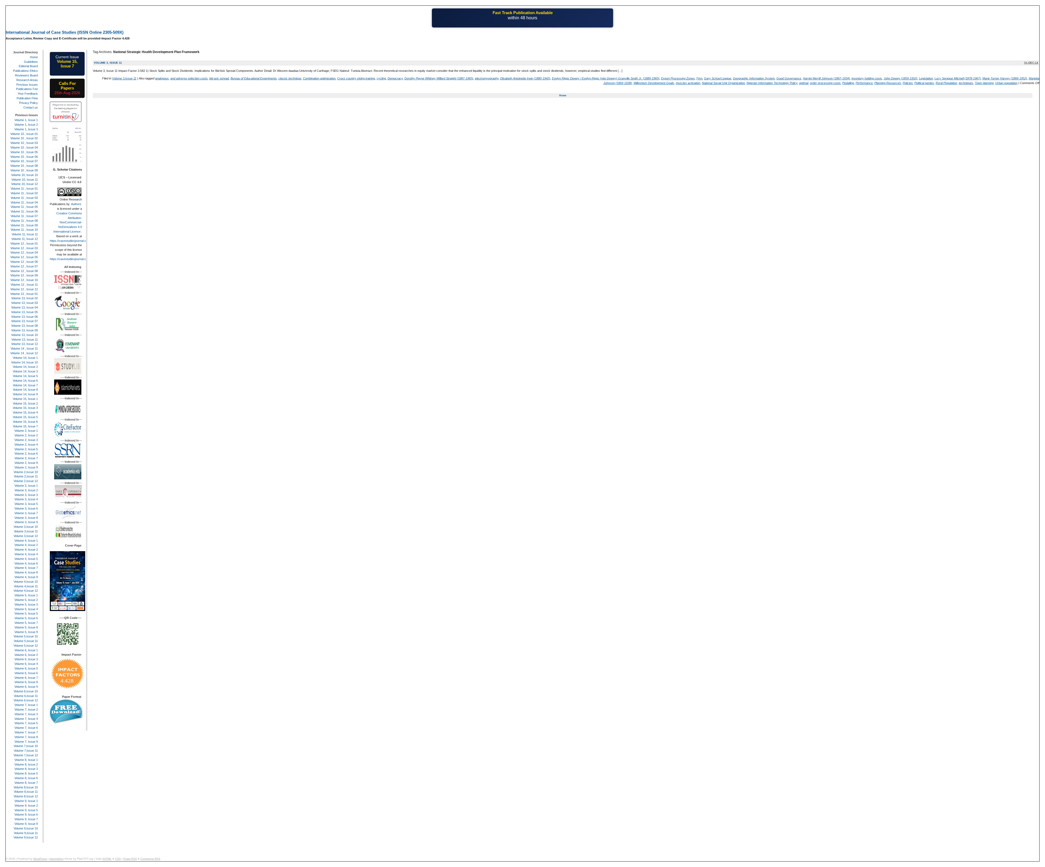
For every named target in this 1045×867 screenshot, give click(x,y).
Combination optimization (319, 78)
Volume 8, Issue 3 (26, 768)
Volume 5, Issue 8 (26, 627)
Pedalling (848, 83)
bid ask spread (219, 78)
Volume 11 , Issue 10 (24, 229)
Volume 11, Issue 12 (24, 238)
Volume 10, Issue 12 (24, 184)
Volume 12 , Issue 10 (24, 280)
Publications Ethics (25, 70)
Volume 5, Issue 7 (26, 622)
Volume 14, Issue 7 (25, 385)
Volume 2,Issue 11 (26, 476)
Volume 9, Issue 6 (26, 814)
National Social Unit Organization (723, 83)
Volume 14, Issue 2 (25, 366)
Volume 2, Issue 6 (26, 453)
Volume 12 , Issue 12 (24, 289)
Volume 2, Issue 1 (26, 430)
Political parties (924, 83)
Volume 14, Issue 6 (25, 380)
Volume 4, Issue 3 (26, 549)
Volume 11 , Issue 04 (24, 202)
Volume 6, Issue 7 (26, 677)
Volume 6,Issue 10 (26, 691)
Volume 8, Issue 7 (26, 782)
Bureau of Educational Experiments (253, 78)
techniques (966, 83)
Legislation (926, 78)
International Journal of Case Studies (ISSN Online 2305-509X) (65, 32)
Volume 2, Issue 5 (26, 449)
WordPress (40, 858)
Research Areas (27, 80)
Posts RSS (130, 858)
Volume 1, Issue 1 (26, 120)
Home (562, 95)
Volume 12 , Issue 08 (24, 271)
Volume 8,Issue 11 (26, 791)
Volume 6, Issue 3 (26, 659)
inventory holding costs (867, 78)
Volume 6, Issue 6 (26, 673)
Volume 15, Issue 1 (25, 398)
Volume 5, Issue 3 (26, 604)
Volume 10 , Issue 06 (24, 156)
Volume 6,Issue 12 (26, 700)
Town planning (984, 83)
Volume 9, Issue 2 (26, 805)
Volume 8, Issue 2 (26, 764)
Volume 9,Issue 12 (26, 837)
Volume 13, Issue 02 (24, 298)
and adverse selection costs (189, 78)
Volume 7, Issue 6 (26, 727)
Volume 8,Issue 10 (26, 787)
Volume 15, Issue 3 (25, 407)
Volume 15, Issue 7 (25, 426)
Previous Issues (27, 84)
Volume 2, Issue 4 (26, 444)
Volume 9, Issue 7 (26, 819)
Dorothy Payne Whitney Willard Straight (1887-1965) (438, 78)
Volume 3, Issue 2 (26, 490)
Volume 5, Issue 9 (26, 632)
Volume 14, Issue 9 (25, 394)
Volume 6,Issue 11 (26, 696)
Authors (76, 204)
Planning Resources (887, 83)
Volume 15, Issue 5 (25, 417)
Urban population (1006, 83)
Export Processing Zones (678, 78)
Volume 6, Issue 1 (26, 650)
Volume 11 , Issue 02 (24, 193)
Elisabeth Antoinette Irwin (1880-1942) (525, 78)
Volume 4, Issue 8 (26, 572)
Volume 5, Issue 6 (26, 618)
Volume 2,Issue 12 (26, 481)
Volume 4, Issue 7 (26, 567)
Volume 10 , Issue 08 (24, 165)
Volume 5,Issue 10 (26, 636)
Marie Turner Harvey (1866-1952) (1004, 78)
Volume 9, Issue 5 (26, 810)
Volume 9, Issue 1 (26, 801)
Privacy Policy (28, 102)
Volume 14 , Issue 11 (24, 348)
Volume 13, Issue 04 (24, 307)
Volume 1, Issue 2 (26, 124)
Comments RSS (150, 858)
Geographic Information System (754, 78)
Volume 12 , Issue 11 (24, 284)
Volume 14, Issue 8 (25, 389)
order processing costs (825, 83)
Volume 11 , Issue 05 (24, 206)
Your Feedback (28, 93)
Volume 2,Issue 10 (26, 472)
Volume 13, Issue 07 (24, 321)
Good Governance (788, 78)
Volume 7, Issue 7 (26, 732)
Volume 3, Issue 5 (26, 503)
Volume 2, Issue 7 (26, 458)
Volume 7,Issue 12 (26, 755)
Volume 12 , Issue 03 (24, 248)
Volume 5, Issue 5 (26, 613)
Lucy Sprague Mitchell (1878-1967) (958, 78)
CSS (118, 858)
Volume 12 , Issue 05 (24, 257)
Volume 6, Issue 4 (26, 663)
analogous (162, 78)
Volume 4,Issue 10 (26, 581)
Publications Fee (27, 89)
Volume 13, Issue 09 (24, 330)
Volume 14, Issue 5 (25, 376)
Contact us (30, 107)
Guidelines (31, 61)
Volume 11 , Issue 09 (24, 225)
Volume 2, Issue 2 (26, 435)
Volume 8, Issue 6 (26, 778)
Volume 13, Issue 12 (24, 343)
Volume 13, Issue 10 (24, 335)
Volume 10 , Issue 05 (24, 152)
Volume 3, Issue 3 (26, 494)
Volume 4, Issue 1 (26, 540)
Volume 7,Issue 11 (26, 750)
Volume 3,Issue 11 (124, 78)
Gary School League (717, 78)
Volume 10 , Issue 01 (24, 133)
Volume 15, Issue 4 (25, 412)
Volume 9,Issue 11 (26, 833)
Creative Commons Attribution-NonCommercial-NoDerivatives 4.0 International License (67, 222)
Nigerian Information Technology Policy (771, 83)
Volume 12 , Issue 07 (24, 266)
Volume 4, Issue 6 (26, 563)
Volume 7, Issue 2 (26, 709)
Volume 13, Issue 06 (24, 316)
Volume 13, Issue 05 (24, 312)
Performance (864, 83)
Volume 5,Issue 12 (26, 645)
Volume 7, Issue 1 (26, 704)
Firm (699, 78)
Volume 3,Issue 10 (26, 526)
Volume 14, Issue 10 (24, 362)
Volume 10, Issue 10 (24, 175)
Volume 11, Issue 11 (25, 234)
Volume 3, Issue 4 (26, 499)
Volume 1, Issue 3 (26, 129)
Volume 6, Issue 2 (26, 654)
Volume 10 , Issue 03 (24, 142)
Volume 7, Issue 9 (26, 741)
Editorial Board (28, 66)
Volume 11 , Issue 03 (24, 197)
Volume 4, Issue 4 (26, 554)
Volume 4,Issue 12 (26, 590)
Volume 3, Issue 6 (26, 508)
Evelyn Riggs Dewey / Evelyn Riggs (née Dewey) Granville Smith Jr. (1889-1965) (605, 78)
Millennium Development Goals (654, 83)
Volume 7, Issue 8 (26, 737)
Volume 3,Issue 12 (26, 536)
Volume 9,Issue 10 (26, 828)
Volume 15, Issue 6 (25, 421)
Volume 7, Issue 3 (26, 714)
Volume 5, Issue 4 (26, 609)
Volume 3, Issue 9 (26, 522)
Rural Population (946, 83)
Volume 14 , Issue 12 (24, 353)
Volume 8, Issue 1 (26, 759)
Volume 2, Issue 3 (26, 440)
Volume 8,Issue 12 (26, 796)
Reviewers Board (26, 75)
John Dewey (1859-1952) (900, 78)
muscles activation (688, 83)
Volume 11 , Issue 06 (24, 211)
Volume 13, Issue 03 (24, 302)
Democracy (395, 78)
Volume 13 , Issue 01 (24, 293)
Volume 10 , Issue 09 (24, 170)
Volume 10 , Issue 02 (24, 138)
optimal (803, 83)
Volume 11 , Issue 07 (24, 216)
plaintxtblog (56, 858)
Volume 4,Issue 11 (26, 586)
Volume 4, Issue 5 (26, 558)
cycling (381, 78)
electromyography (487, 78)
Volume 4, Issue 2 (26, 545)
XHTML (107, 858)
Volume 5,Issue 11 (26, 641)
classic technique (289, 78)
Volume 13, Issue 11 (24, 339)
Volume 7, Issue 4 (26, 718)
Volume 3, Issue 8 (26, 517)
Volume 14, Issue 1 (25, 357)
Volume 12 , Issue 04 (24, 252)
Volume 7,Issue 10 (26, 746)
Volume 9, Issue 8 (26, 823)
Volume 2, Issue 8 (26, 462)
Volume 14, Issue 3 (25, 371)
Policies (908, 83)
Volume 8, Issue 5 (26, 773)
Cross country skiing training (356, 78)
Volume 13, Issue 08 (24, 325)
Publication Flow (27, 98)
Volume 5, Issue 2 (26, 599)
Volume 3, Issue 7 (26, 513)
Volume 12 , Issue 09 (24, 275)
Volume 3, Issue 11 (108, 62)
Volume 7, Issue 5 (26, 723)
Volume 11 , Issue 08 (24, 220)
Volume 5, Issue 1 (26, 595)
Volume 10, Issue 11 (24, 179)
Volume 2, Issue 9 (26, 467)
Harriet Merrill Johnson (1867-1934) (826, 78)
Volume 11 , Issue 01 (24, 188)
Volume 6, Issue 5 (26, 668)
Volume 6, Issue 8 (26, 682)
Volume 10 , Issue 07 (24, 161)
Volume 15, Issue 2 (25, 403)
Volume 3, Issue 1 (26, 485)
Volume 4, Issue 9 (26, 577)
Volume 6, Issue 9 (26, 686)
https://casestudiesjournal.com (70, 240)
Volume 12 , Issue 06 (24, 261)
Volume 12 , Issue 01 (24, 243)
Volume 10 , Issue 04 (24, 147)
